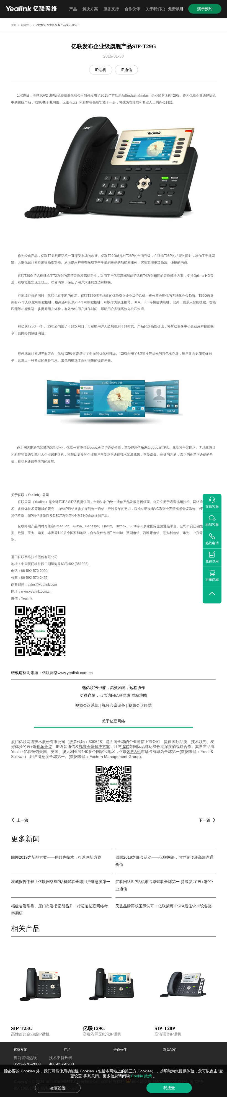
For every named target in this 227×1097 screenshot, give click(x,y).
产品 (67, 1050)
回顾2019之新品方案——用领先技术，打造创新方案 (56, 857)
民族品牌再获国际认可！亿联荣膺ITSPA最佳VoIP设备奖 (163, 906)
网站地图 (139, 695)
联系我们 (170, 1050)
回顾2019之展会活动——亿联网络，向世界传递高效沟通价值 (164, 861)
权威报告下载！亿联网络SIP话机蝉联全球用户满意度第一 (60, 881)
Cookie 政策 (142, 1076)
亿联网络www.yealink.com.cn (67, 672)
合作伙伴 (120, 1050)
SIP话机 (134, 751)
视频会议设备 (113, 705)
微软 (125, 746)
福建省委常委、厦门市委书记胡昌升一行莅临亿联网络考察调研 (59, 909)
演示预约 (205, 9)
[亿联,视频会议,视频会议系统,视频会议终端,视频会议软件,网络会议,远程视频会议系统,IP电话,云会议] (31, 9)
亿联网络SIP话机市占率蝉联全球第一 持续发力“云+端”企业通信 (164, 885)
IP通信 (126, 70)
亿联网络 (122, 695)
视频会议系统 (87, 705)
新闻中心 (26, 25)
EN (171, 9)
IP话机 (100, 70)
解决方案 (20, 1050)
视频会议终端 (140, 705)
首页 (14, 25)
